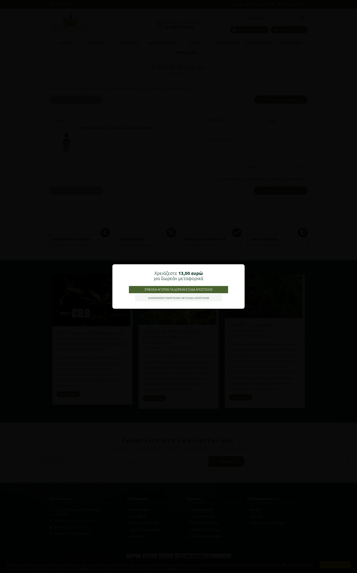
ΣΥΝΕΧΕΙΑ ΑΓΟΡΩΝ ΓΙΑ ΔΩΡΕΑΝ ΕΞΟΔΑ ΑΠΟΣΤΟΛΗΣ (178, 289)
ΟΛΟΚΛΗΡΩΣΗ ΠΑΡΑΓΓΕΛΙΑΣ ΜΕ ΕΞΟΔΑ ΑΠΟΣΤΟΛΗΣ (178, 298)
